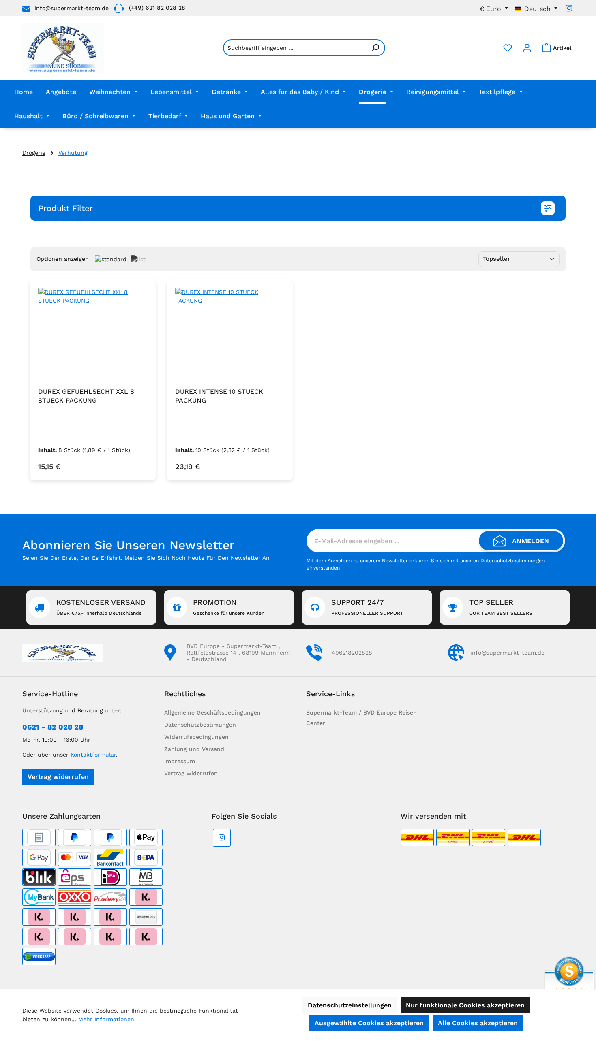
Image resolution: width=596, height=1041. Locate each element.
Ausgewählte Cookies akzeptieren (369, 1023)
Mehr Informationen (106, 1019)
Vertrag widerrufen (58, 777)
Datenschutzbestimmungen (512, 560)
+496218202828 (350, 652)
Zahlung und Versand (194, 749)
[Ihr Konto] (527, 48)
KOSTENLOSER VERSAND (101, 607)
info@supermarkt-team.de (71, 8)
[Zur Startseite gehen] (63, 48)
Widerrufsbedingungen (196, 737)
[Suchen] (375, 47)
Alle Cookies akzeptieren (478, 1023)
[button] (298, 208)
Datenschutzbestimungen (200, 724)
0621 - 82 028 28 (52, 727)
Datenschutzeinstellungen (350, 1005)
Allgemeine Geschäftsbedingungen (212, 712)
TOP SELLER (500, 607)
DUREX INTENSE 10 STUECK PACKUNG (219, 396)
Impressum (179, 761)
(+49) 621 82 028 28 (157, 7)
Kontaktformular (93, 754)
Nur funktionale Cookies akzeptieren (465, 1005)
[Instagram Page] (569, 8)
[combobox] (294, 47)
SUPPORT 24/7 (367, 607)
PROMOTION (228, 607)
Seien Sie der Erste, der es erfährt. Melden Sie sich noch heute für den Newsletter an (146, 558)
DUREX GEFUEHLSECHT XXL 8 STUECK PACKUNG (86, 396)
